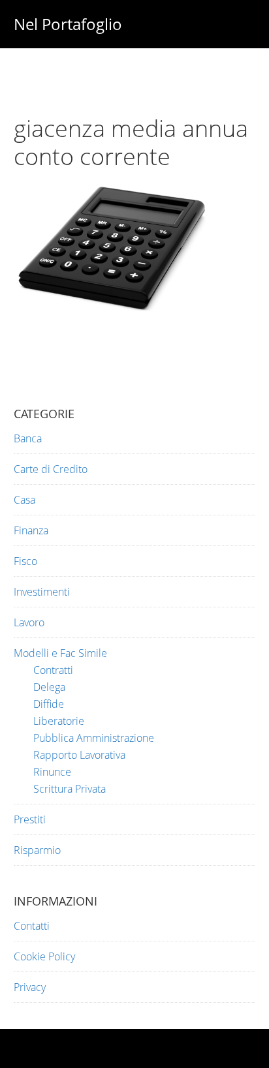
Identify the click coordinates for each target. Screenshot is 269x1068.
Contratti (53, 670)
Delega (49, 687)
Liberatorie (58, 721)
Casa (24, 500)
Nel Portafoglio (68, 24)
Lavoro (29, 622)
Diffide (48, 704)
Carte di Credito (50, 469)
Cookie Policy (44, 956)
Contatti (32, 926)
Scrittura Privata (69, 789)
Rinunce (52, 772)
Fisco (25, 561)
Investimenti (42, 592)
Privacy (30, 987)
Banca (28, 438)
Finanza (31, 530)
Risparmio (37, 850)
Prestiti (30, 819)
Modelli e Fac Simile (60, 653)
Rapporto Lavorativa (79, 755)
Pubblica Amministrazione (93, 738)
